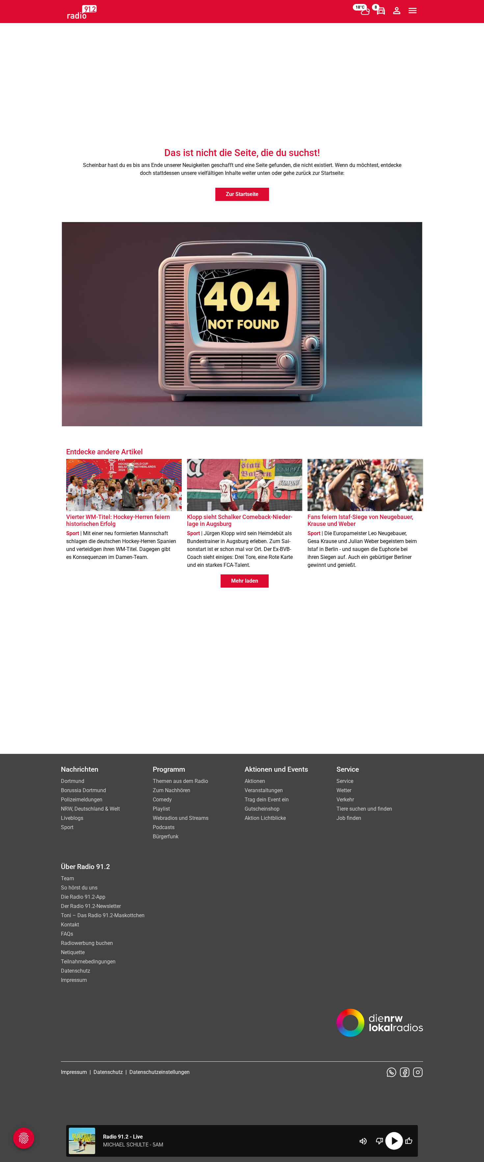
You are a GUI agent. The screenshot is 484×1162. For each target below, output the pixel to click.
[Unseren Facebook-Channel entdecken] (404, 1072)
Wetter (343, 790)
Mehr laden (244, 581)
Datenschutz (75, 971)
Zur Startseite (242, 194)
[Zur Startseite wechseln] (82, 12)
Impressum (74, 980)
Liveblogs (72, 818)
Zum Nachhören (171, 790)
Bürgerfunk (165, 836)
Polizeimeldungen (81, 799)
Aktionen (255, 781)
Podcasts (164, 827)
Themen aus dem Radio (180, 781)
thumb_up (409, 1141)
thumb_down (380, 1141)
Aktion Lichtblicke (265, 818)
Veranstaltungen (264, 790)
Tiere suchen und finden (364, 809)
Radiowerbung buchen (87, 943)
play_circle (394, 1140)
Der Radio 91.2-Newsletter (91, 906)
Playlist (161, 809)
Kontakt (70, 924)
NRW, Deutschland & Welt (90, 809)
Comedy (162, 799)
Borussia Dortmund (83, 790)
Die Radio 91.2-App (83, 897)
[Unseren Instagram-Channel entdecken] (418, 1072)
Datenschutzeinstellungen (159, 1072)
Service (344, 781)
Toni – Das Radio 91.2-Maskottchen (103, 915)
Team (67, 878)
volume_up (363, 1141)
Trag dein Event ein (267, 799)
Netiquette (73, 952)
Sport (67, 827)
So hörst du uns (79, 888)
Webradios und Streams (180, 818)
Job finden (348, 818)
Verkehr (345, 799)
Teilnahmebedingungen (88, 961)
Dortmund (72, 781)
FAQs (67, 934)
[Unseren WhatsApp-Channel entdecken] (391, 1072)
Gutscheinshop (262, 809)
